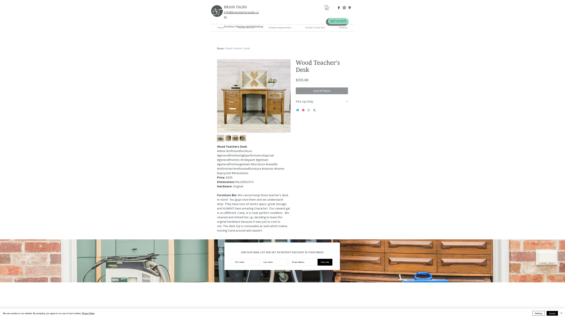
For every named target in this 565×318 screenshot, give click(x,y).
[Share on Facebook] (297, 110)
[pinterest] (350, 8)
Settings (538, 313)
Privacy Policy (88, 313)
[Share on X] (314, 110)
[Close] (561, 313)
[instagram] (344, 8)
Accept (552, 313)
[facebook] (339, 8)
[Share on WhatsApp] (309, 110)
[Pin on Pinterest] (303, 110)
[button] (327, 7)
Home (220, 48)
